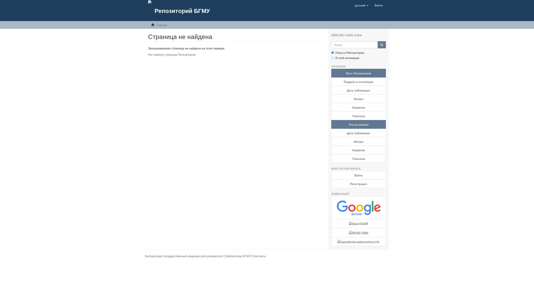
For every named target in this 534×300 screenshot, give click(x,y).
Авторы (359, 99)
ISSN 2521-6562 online (346, 35)
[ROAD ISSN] (358, 232)
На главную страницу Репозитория (172, 54)
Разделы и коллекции (358, 82)
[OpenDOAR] (358, 223)
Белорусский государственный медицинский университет (184, 256)
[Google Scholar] (358, 207)
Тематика (358, 116)
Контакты (259, 256)
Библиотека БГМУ (239, 256)
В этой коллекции (347, 58)
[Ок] (382, 44)
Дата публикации (358, 90)
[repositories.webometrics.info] (358, 241)
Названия (358, 107)
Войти (358, 175)
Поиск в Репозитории (349, 52)
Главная (161, 25)
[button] (362, 5)
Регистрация (358, 184)
